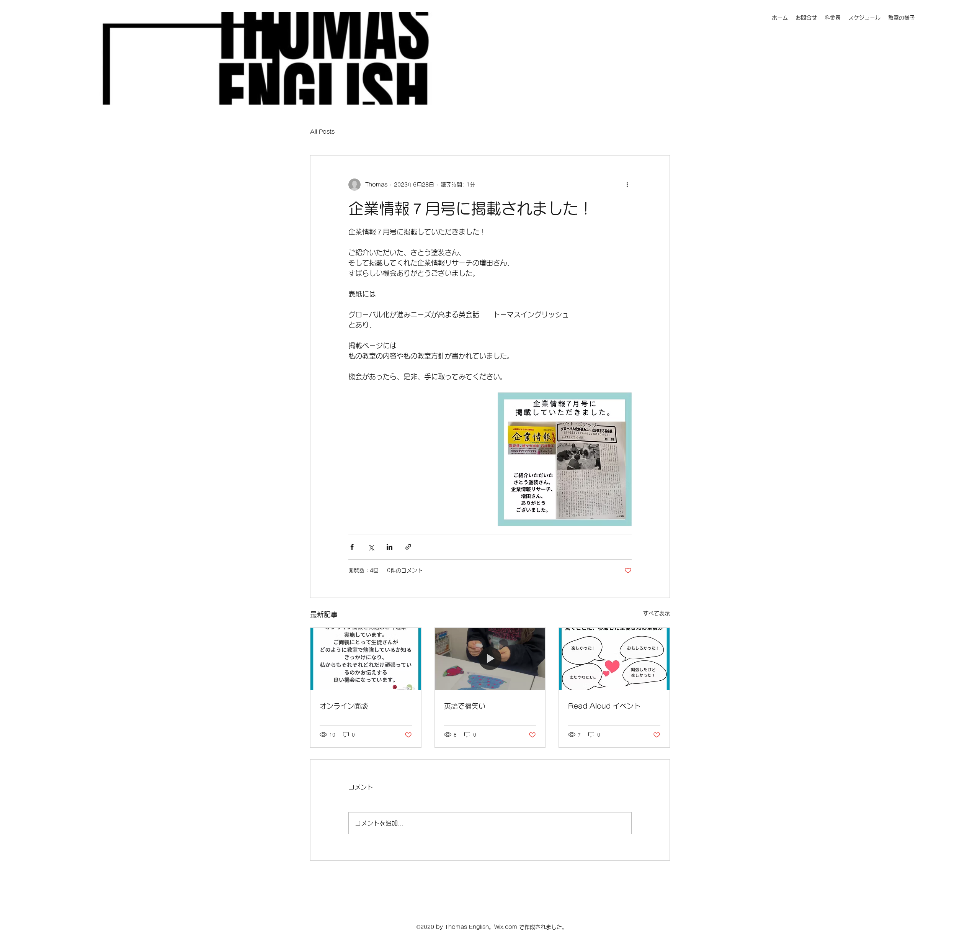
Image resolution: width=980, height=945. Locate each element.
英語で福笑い (464, 706)
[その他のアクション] (627, 184)
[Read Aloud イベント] (614, 659)
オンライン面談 (344, 706)
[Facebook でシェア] (352, 546)
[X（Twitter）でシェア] (370, 546)
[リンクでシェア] (408, 546)
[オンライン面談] (365, 659)
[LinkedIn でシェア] (389, 546)
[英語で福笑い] (490, 659)
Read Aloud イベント (604, 706)
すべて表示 (656, 613)
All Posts (322, 131)
